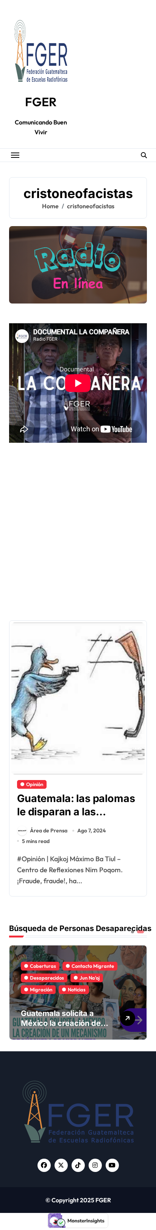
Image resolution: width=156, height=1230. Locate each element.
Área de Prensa (48, 830)
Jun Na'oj (90, 978)
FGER (40, 101)
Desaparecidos (47, 978)
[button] (139, 991)
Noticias (77, 989)
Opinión (34, 784)
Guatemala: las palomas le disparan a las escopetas (76, 811)
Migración (41, 989)
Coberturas (43, 966)
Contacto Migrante (93, 966)
